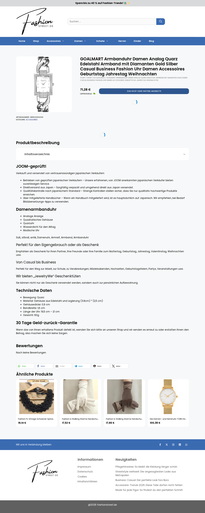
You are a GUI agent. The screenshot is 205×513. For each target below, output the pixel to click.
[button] (25, 366)
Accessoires (54, 41)
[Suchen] (160, 21)
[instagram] (173, 444)
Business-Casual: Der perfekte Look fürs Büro (142, 480)
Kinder (137, 41)
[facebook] (160, 444)
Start (82, 78)
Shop (36, 41)
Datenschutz (85, 471)
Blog (151, 41)
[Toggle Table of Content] (183, 154)
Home (22, 41)
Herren (122, 41)
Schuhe (100, 41)
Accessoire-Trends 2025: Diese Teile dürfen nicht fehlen (149, 485)
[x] (166, 444)
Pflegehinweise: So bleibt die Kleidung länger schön (146, 466)
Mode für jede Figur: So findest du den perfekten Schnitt (149, 490)
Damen (78, 41)
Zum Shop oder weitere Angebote (144, 91)
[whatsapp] (186, 444)
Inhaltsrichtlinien (87, 481)
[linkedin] (179, 444)
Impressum (84, 466)
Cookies (82, 476)
